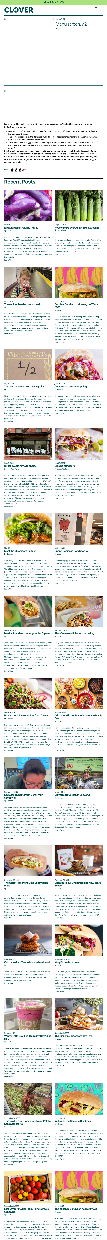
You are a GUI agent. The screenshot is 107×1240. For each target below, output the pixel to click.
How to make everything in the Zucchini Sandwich (77, 229)
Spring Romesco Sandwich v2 (71, 550)
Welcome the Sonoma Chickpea (73, 1121)
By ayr (58, 29)
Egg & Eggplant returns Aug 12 (21, 227)
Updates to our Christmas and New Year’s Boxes (78, 884)
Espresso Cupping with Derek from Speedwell (23, 796)
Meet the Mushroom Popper (20, 550)
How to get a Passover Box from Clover (26, 715)
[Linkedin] (19, 170)
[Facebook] (11, 170)
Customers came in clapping (71, 386)
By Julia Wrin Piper (11, 469)
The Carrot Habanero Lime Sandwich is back (26, 884)
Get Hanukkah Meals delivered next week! (27, 962)
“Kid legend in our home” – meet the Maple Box (78, 717)
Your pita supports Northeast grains (24, 386)
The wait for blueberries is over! (22, 304)
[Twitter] (15, 170)
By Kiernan (59, 389)
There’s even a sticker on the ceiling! (75, 633)
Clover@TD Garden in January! (72, 794)
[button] (96, 8)
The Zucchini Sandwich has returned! (76, 1208)
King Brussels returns (67, 962)
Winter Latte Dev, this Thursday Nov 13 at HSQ (27, 1037)
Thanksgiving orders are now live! (74, 1035)
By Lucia (7, 231)
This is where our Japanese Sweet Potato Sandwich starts (27, 1122)
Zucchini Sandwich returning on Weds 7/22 (76, 306)
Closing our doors (65, 465)
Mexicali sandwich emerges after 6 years (27, 633)
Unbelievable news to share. (20, 465)
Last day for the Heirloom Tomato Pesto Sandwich (26, 1210)
